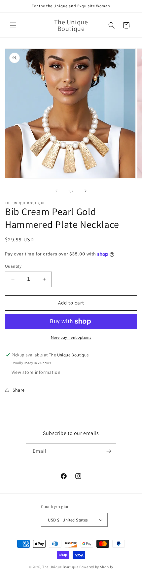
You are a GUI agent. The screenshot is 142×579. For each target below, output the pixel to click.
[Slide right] (85, 190)
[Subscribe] (108, 451)
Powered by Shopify (96, 567)
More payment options (71, 337)
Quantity (13, 266)
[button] (13, 25)
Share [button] (19, 390)
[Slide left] (56, 190)
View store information (36, 372)
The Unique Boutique (60, 567)
